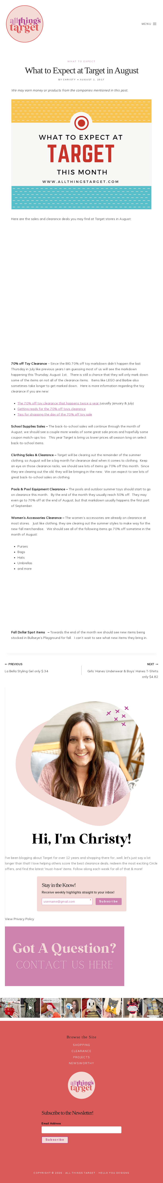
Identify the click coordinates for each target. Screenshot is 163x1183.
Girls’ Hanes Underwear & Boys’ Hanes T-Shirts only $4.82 (122, 671)
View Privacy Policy (19, 919)
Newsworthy (81, 1063)
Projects (81, 1057)
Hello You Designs (114, 1172)
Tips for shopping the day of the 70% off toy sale (54, 414)
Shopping (81, 1045)
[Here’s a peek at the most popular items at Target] (153, 1008)
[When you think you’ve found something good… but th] (30, 1008)
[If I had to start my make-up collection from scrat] (10, 1008)
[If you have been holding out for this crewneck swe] (112, 1008)
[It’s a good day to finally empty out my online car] (133, 1008)
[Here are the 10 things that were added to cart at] (51, 1008)
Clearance (81, 1051)
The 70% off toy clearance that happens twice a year (58, 403)
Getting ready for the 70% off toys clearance (51, 409)
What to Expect (81, 61)
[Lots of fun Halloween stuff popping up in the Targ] (92, 1008)
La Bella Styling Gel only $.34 (26, 668)
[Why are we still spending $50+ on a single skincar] (71, 1008)
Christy (69, 79)
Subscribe (108, 901)
